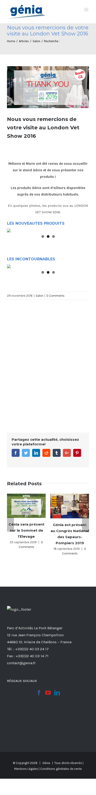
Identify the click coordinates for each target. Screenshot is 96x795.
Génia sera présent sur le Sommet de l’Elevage (26, 530)
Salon (39, 295)
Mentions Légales (26, 769)
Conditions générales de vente (61, 769)
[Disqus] (48, 358)
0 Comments (55, 295)
